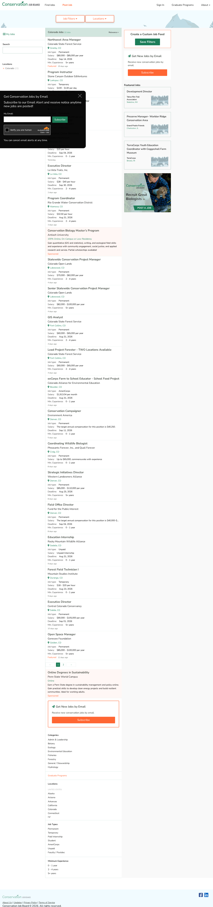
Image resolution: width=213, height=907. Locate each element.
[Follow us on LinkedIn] (206, 895)
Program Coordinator (61, 198)
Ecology (52, 747)
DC (49, 817)
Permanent (53, 828)
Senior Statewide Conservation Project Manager (79, 288)
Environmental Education (60, 751)
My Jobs (10, 34)
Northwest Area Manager (64, 40)
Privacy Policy (30, 902)
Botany (51, 743)
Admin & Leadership (58, 739)
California (52, 805)
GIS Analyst (55, 317)
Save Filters (147, 42)
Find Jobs (50, 5)
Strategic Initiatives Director (66, 472)
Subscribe (83, 720)
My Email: (8, 113)
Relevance (113, 32)
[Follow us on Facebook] (201, 895)
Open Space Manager (62, 634)
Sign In (160, 5)
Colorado (12, 68)
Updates (18, 902)
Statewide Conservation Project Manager (74, 259)
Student (52, 840)
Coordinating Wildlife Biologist (67, 443)
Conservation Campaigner (64, 411)
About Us (7, 902)
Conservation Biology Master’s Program (73, 230)
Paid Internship (55, 836)
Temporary (53, 832)
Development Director (139, 91)
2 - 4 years (53, 869)
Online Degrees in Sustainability (68, 672)
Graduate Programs (183, 5)
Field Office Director (61, 505)
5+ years (52, 873)
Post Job (67, 5)
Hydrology (53, 767)
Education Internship (61, 537)
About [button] (205, 5)
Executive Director (59, 166)
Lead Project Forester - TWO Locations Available (79, 350)
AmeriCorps (53, 844)
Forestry (52, 759)
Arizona (51, 797)
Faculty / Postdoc (56, 852)
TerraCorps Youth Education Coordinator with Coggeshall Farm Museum (146, 149)
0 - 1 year (52, 865)
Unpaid (51, 848)
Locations (99, 18)
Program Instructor (60, 72)
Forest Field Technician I (63, 569)
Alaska (51, 793)
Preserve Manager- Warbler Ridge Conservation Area (146, 118)
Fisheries (52, 755)
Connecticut (53, 813)
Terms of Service (47, 902)
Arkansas (52, 801)
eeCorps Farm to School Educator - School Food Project (83, 378)
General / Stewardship (59, 763)
